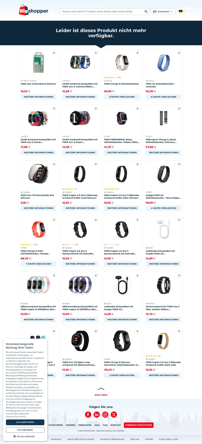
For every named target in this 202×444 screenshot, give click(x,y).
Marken (70, 425)
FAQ (105, 425)
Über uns (134, 439)
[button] (181, 11)
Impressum (56, 439)
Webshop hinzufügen (138, 425)
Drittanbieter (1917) (26, 381)
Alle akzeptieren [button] (25, 422)
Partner (149, 439)
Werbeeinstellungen (30, 405)
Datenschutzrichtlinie (16, 416)
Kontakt (115, 425)
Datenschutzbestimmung (112, 439)
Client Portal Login (168, 439)
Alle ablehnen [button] (25, 429)
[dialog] (25, 390)
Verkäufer (84, 425)
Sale (97, 425)
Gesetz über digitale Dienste (80, 439)
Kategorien (56, 425)
